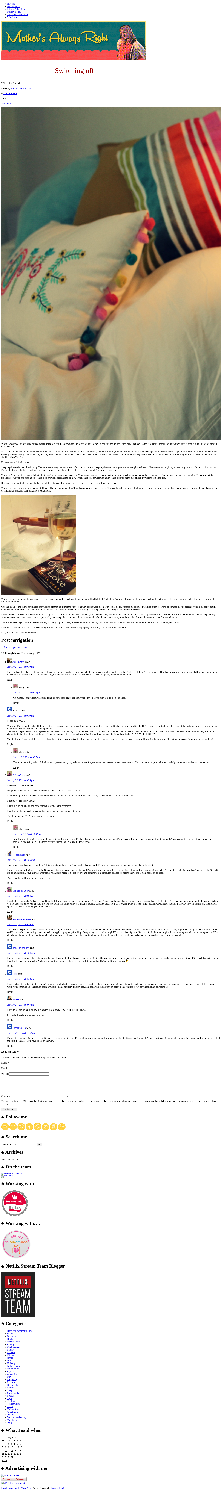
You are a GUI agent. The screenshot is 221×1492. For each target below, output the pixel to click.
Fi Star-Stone (19, 775)
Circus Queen (19, 1028)
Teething (11, 1401)
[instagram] (45, 1129)
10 (12, 1447)
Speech (10, 1395)
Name (5, 1062)
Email (5, 1068)
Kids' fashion (13, 1366)
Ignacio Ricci (57, 1488)
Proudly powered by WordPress (16, 1488)
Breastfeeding (13, 1341)
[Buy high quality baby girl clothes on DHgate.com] (10, 1475)
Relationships (13, 1385)
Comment (6, 1096)
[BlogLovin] (13, 1129)
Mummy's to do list (22, 919)
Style (9, 1398)
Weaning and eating (16, 1417)
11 (15, 1447)
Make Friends (13, 6)
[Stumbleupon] (62, 1129)
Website (5, 1074)
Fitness (10, 1355)
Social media (13, 1393)
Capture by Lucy (21, 891)
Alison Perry (18, 661)
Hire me (11, 3)
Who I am (12, 17)
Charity (10, 1344)
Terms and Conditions (17, 14)
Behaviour (12, 1336)
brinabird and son (21, 948)
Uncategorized (14, 1412)
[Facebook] (29, 1129)
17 (12, 1450)
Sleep (9, 1390)
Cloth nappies (13, 1347)
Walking (11, 1414)
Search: (4, 1144)
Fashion (11, 1352)
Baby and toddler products (19, 1331)
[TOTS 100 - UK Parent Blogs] (13, 1173)
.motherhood (7, 103)
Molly (14, 88)
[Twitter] (21, 1129)
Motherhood (26, 88)
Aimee (15, 999)
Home (10, 1360)
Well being (12, 1420)
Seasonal (11, 1387)
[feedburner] (5, 1129)
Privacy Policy (14, 12)
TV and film (13, 1409)
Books (10, 1339)
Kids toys (11, 1363)
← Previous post (9, 647)
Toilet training (13, 1404)
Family (10, 1349)
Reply (10, 679)
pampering (12, 1374)
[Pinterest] (53, 1129)
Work (9, 1422)
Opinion (11, 1371)
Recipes (11, 1382)
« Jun (4, 1460)
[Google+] (37, 1129)
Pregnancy (12, 1379)
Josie (15, 974)
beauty (10, 1333)
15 (6, 1450)
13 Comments (10, 93)
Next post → (24, 647)
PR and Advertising (16, 9)
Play (9, 1376)
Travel (10, 1406)
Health (10, 1358)
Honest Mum (19, 854)
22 (6, 1454)
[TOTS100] (7, 1175)
